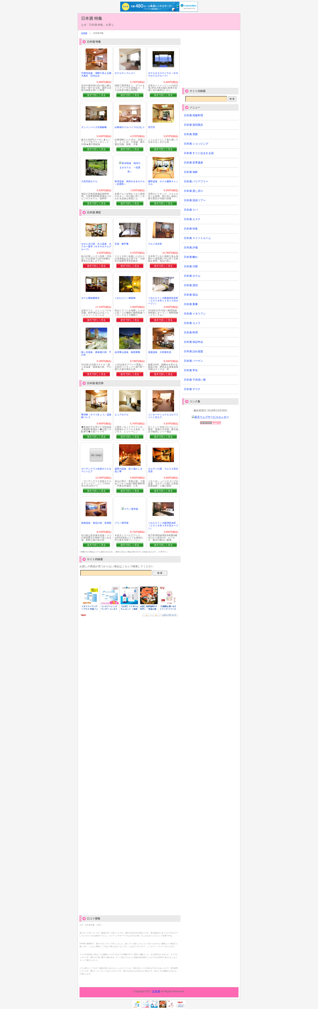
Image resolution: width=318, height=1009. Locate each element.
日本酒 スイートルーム (197, 238)
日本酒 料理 (191, 332)
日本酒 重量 (191, 304)
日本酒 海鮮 (191, 172)
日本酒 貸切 (191, 285)
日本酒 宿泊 (191, 294)
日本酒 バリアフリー (196, 181)
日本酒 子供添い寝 (195, 379)
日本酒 (84, 33)
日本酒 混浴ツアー (195, 200)
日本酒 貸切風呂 (193, 124)
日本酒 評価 (191, 247)
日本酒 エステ (192, 219)
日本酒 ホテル (192, 275)
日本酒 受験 (191, 134)
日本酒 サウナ (192, 389)
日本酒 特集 (91, 18)
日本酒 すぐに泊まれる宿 (199, 153)
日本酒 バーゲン (193, 360)
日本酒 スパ (191, 209)
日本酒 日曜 (191, 266)
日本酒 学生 (191, 370)
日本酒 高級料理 (193, 115)
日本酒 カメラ (192, 323)
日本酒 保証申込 (193, 342)
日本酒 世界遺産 (193, 162)
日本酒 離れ (191, 257)
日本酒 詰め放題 (193, 351)
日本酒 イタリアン (195, 313)
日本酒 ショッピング (196, 143)
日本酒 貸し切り (193, 190)
